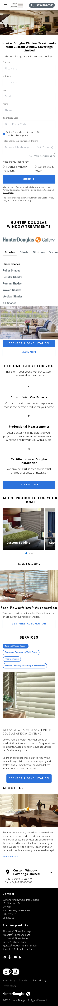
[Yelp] (10, 957)
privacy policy (8, 192)
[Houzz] (20, 957)
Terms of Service (19, 200)
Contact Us (29, 485)
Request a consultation (29, 778)
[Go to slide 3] (32, 553)
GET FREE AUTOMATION (29, 624)
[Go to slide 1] (26, 553)
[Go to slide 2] (29, 553)
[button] (5, 5)
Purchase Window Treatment (15, 168)
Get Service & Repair (44, 168)
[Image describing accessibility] (11, 972)
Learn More (29, 352)
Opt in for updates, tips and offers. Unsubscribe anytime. (24, 134)
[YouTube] (15, 957)
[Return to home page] (19, 5)
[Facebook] (5, 957)
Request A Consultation (29, 343)
